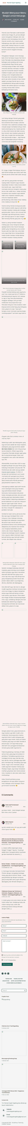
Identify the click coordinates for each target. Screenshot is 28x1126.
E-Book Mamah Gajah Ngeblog (14, 983)
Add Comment (7, 941)
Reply (24, 806)
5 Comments (14, 21)
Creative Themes (6, 1124)
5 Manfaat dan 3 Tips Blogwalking (10, 1026)
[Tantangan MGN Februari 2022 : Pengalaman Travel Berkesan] (14, 1075)
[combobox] (13, 990)
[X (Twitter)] (8, 973)
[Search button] (25, 990)
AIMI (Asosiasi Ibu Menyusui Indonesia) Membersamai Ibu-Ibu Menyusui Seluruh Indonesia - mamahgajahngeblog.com (13, 840)
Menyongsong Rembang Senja (9, 1058)
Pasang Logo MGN (18, 978)
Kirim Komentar (7, 964)
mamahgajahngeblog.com (14, 1111)
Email (4, 930)
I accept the (10, 960)
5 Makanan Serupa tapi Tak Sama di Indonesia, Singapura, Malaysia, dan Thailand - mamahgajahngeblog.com (12, 893)
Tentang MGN (8, 978)
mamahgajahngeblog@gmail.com (16, 1116)
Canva (13, 166)
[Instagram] (2, 973)
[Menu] (25, 2)
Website (5, 935)
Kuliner (22, 19)
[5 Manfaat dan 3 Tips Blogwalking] (14, 1010)
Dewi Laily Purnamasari (12, 805)
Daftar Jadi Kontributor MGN (18, 980)
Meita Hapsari (9, 822)
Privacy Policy (12, 960)
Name (5, 926)
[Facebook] (5, 973)
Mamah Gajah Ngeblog (8, 472)
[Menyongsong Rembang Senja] (14, 1043)
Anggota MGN (5, 980)
